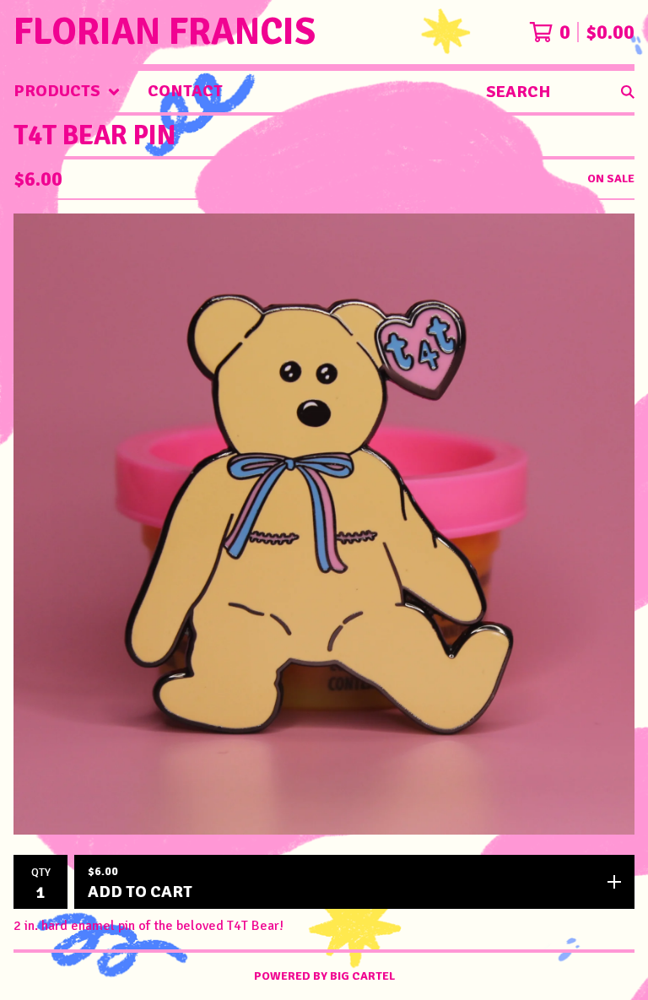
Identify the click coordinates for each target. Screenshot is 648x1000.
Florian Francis (165, 32)
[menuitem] (67, 91)
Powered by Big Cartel (324, 976)
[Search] (627, 91)
